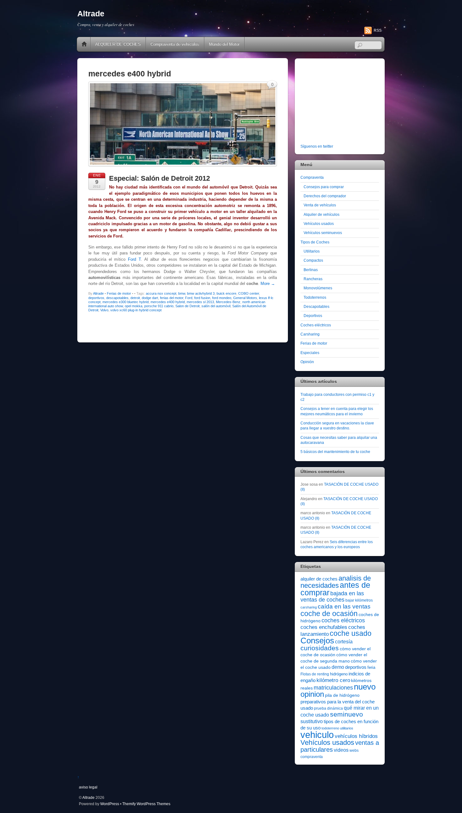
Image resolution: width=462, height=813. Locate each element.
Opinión (307, 362)
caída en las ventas (344, 606)
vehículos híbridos (356, 736)
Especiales (309, 353)
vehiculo (317, 734)
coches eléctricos (343, 620)
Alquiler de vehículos (321, 214)
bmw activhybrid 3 (201, 293)
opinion (312, 694)
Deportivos (313, 316)
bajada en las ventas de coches (332, 596)
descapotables (117, 298)
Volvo (104, 310)
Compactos (313, 260)
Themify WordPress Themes (146, 804)
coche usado (350, 633)
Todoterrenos (315, 297)
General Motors (245, 298)
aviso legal (88, 787)
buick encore (226, 293)
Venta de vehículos (320, 205)
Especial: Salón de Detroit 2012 (159, 178)
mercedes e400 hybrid (168, 302)
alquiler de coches (319, 578)
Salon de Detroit (187, 306)
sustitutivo (311, 721)
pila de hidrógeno (342, 695)
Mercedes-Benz (228, 302)
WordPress (109, 804)
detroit (135, 298)
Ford (188, 298)
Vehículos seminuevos (323, 233)
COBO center (248, 293)
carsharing (308, 607)
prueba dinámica (328, 708)
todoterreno (330, 728)
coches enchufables (323, 627)
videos (341, 750)
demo (338, 667)
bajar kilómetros (359, 600)
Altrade (98, 293)
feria (371, 667)
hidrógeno (339, 674)
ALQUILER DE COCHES (118, 44)
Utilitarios (312, 251)
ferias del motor (171, 298)
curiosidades (319, 648)
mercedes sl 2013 (200, 302)
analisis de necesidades (335, 581)
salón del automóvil (215, 306)
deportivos (96, 298)
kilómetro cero (333, 680)
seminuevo (346, 714)
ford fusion (202, 298)
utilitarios (346, 728)
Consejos (317, 640)
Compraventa (312, 177)
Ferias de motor (119, 293)
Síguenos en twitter (316, 146)
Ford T (134, 259)
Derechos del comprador (325, 196)
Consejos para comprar (324, 187)
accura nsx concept (161, 293)
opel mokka (133, 306)
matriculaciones (333, 688)
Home (84, 44)
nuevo (365, 686)
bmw (181, 293)
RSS (378, 30)
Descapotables (316, 306)
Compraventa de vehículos (175, 44)
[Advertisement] (339, 102)
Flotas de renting (314, 674)
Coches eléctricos (315, 325)
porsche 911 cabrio (158, 306)
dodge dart (150, 298)
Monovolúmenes (318, 288)
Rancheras (313, 279)
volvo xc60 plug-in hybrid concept (136, 310)
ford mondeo (221, 298)
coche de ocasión (329, 613)
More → (268, 283)
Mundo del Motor (224, 44)
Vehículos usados (319, 223)
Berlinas (311, 270)
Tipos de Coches (314, 242)
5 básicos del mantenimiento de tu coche (335, 452)
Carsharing (310, 334)
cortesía (344, 641)
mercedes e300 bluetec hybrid (125, 302)
